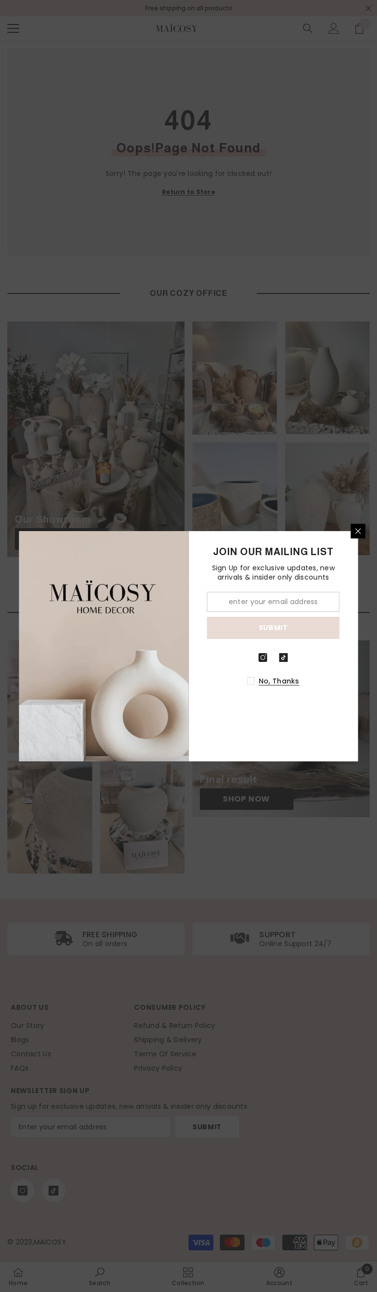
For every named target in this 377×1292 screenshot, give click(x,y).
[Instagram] (263, 657)
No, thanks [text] (279, 681)
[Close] (358, 531)
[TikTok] (283, 657)
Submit (273, 628)
